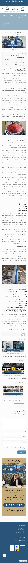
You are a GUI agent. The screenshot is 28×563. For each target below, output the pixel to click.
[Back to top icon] (4, 555)
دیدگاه (24, 417)
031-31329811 (17, 1)
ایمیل (24, 436)
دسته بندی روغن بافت (19, 62)
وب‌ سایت (24, 442)
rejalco (16, 334)
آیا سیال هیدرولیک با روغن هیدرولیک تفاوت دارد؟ (17, 378)
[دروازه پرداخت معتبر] (17, 551)
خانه (5, 19)
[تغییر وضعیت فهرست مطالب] (24, 54)
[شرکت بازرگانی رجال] (14, 9)
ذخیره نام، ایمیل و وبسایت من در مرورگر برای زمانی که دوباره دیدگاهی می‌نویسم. (14, 448)
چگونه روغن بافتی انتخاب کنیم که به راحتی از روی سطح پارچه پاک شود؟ (14, 56)
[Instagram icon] (14, 4)
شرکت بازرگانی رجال (6, 314)
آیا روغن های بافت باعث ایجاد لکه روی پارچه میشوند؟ (14, 60)
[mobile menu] (2, 8)
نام (25, 431)
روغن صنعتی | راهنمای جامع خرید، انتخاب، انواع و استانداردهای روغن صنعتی (15, 401)
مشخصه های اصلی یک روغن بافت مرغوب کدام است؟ (15, 65)
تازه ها (6, 21)
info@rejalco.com (13, 2)
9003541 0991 (7, 1)
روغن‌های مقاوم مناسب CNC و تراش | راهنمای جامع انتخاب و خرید (14, 356)
